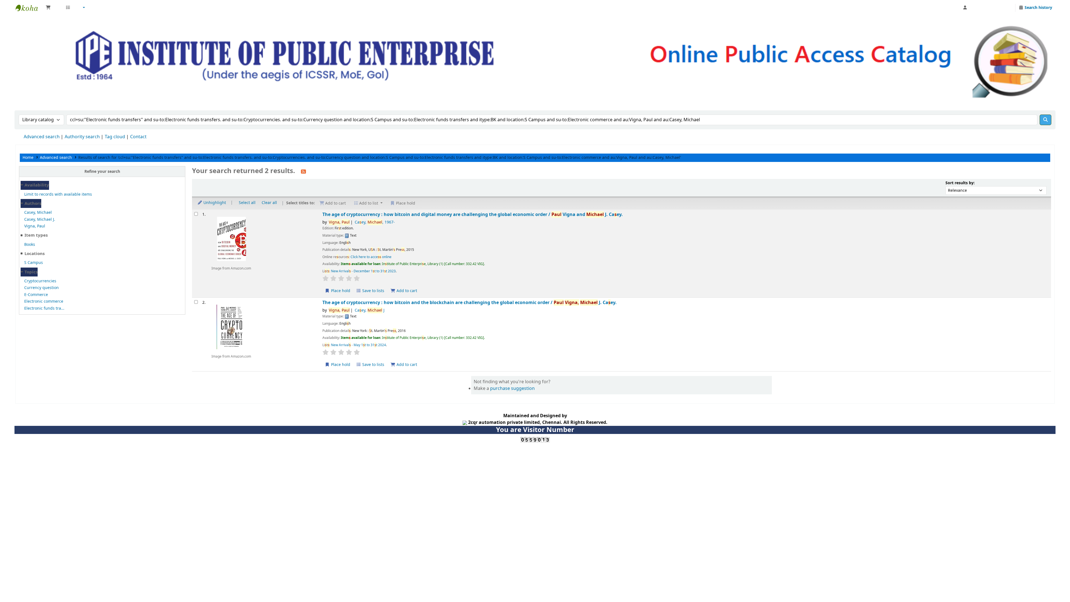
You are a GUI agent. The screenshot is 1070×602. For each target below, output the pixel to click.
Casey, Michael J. (39, 219)
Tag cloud (115, 136)
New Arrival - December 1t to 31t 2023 (363, 271)
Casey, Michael (38, 212)
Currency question (41, 288)
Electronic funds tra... (44, 308)
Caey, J (370, 310)
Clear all (269, 203)
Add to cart (406, 291)
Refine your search (102, 171)
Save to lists (372, 291)
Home (28, 158)
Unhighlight (214, 203)
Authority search (82, 136)
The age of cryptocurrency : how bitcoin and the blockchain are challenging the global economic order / (469, 302)
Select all (247, 203)
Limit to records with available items (58, 194)
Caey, (375, 222)
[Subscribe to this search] (303, 171)
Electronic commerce (43, 301)
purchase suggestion (512, 388)
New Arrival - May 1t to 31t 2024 (358, 345)
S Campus (33, 263)
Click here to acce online (371, 256)
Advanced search (42, 136)
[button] (52, 8)
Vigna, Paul (34, 226)
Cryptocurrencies (40, 281)
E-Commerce (36, 295)
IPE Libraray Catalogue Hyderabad (29, 7)
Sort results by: (960, 183)
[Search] (1045, 120)
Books (29, 244)
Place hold (340, 291)
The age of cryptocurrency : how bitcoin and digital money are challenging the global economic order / (472, 214)
